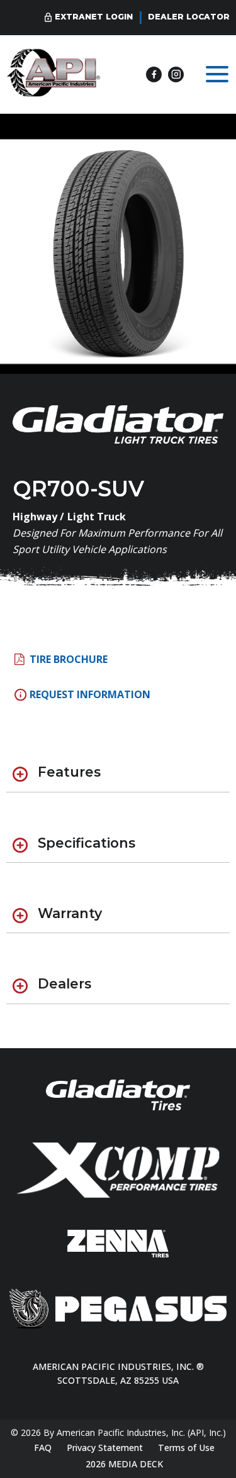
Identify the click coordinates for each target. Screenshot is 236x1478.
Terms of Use (186, 1447)
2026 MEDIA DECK (124, 1464)
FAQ (43, 1447)
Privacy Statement (105, 1447)
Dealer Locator (189, 16)
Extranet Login (94, 16)
